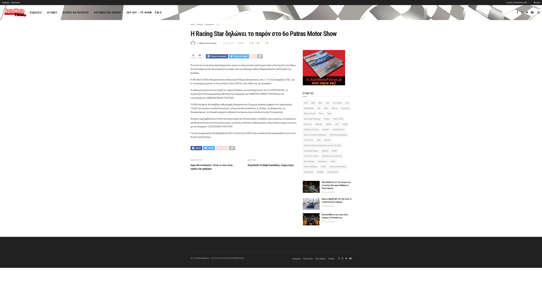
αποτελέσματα (332, 172)
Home (193, 25)
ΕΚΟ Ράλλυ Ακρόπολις (338, 135)
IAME (326, 108)
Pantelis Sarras (238, 258)
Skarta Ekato (338, 119)
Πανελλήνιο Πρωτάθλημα (332, 156)
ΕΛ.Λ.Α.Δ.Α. (308, 140)
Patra (321, 114)
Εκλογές (327, 140)
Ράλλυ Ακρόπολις (311, 167)
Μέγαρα (325, 151)
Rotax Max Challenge (312, 119)
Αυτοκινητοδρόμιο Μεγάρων (315, 135)
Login (538, 3)
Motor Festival (309, 114)
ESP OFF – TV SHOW (139, 12)
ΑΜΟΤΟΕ (318, 124)
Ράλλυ (333, 161)
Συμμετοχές (308, 172)
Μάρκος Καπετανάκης (207, 43)
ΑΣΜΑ (344, 124)
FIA (319, 108)
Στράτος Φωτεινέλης (338, 167)
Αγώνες (52, 12)
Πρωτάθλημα (309, 161)
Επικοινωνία (15, 3)
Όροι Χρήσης (320, 259)
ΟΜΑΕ (334, 151)
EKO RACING (309, 108)
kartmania (345, 108)
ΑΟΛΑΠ (328, 124)
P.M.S (158, 12)
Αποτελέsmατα (338, 129)
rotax (329, 114)
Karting (334, 108)
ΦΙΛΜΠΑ (320, 172)
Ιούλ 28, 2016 (228, 43)
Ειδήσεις (36, 12)
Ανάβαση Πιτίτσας (311, 129)
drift (347, 103)
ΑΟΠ (337, 124)
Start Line (308, 124)
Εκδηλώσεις (209, 25)
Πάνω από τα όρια (311, 156)
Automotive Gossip (107, 12)
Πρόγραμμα (322, 161)
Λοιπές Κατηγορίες (76, 12)
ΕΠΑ (318, 140)
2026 (327, 103)
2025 (320, 103)
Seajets (327, 119)
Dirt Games (337, 103)
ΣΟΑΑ (323, 167)
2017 (306, 103)
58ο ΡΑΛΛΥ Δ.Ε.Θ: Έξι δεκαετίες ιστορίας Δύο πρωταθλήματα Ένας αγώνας (336, 185)
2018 (313, 103)
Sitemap (331, 259)
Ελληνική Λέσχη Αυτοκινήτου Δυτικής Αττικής (322, 145)
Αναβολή (325, 129)
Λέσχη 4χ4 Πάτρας (311, 151)
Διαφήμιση (6, 3)
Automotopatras (202, 258)
